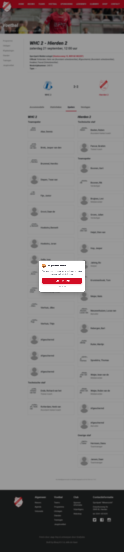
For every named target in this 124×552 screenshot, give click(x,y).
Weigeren (62, 286)
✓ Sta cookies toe (62, 281)
